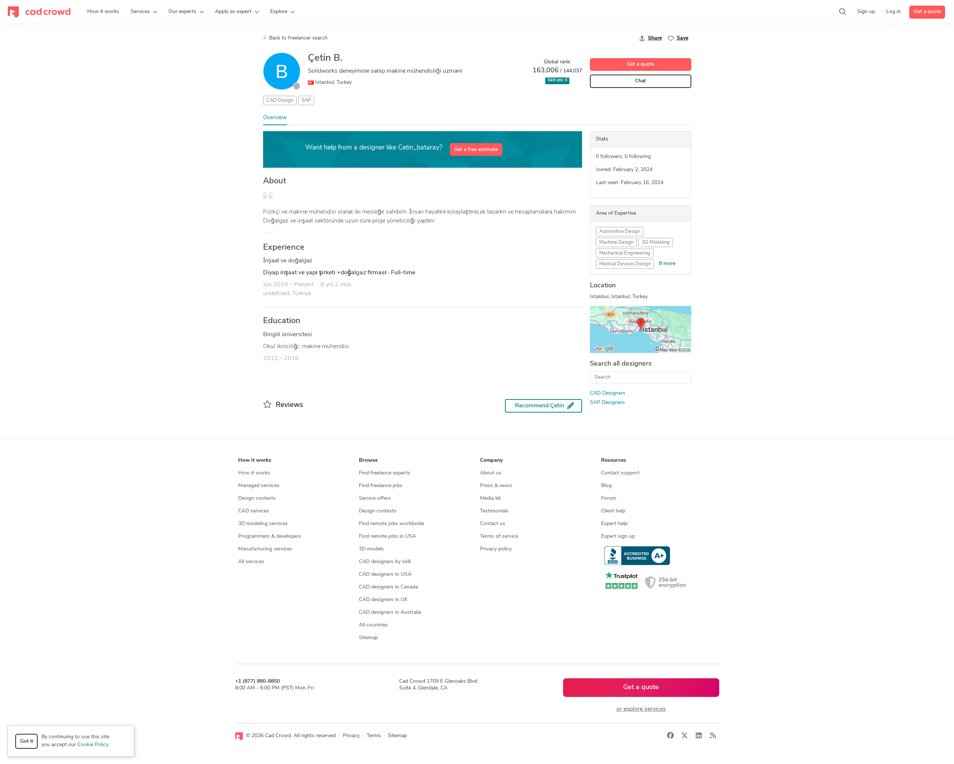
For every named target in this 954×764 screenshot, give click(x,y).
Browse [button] (368, 460)
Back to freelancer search (298, 38)
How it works (254, 473)
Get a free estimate (476, 149)
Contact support (620, 473)
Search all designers (621, 364)
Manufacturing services (265, 549)
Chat (640, 81)
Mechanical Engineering (624, 253)
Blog (606, 486)
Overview (275, 118)
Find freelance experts (384, 473)
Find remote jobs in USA (387, 536)
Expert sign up (618, 536)
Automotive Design (619, 231)
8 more (667, 263)
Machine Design (616, 242)
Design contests (257, 498)
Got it (26, 741)
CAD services (253, 511)
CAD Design (279, 100)
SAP (306, 100)
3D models (371, 549)
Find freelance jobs (380, 486)
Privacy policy (496, 549)
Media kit (490, 498)
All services (251, 562)
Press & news (496, 486)
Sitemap (368, 638)
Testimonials (494, 511)
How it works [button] (254, 460)
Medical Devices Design (625, 264)
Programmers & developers (269, 536)
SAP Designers (607, 402)
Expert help (614, 524)
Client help (613, 511)
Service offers (375, 498)
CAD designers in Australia (390, 612)
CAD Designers (607, 393)
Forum (608, 498)
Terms (374, 736)
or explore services (641, 709)
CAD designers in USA (385, 574)
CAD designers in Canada (388, 587)
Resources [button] (613, 460)
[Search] (843, 12)
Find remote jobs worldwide (391, 524)
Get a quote (927, 12)
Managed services (258, 486)
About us (491, 473)
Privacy (351, 736)
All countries (373, 625)
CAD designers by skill (385, 562)
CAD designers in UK (383, 600)
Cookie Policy (93, 745)
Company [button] (491, 460)
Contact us (492, 524)
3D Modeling (656, 242)
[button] (144, 12)
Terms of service (499, 536)
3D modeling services (263, 524)
